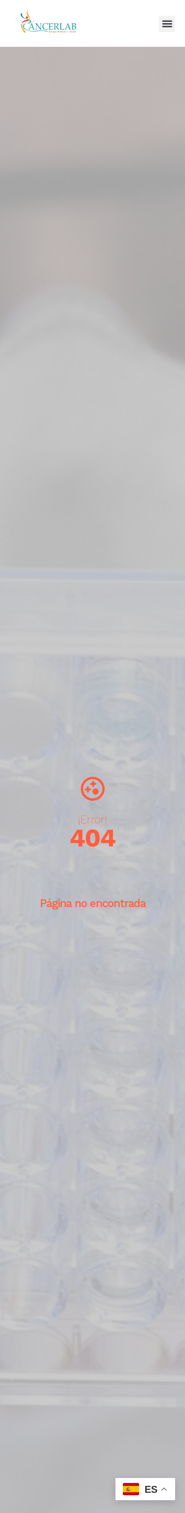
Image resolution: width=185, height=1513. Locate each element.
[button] (167, 24)
